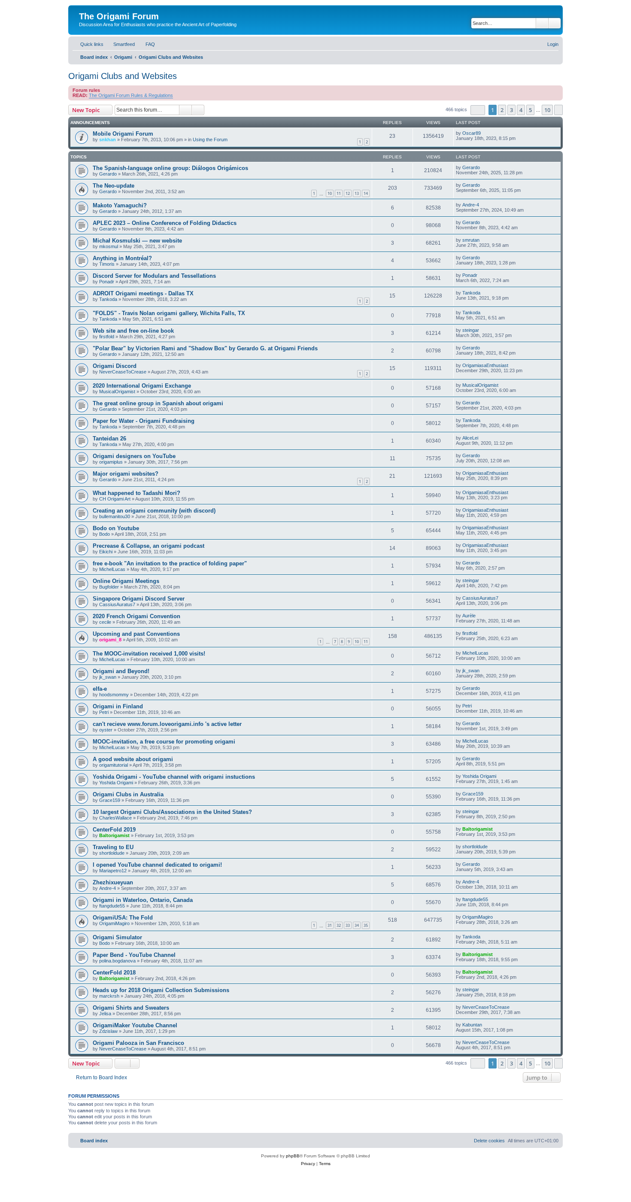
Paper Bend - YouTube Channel (134, 955)
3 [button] (511, 110)
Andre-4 (470, 204)
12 (348, 193)
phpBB (293, 1155)
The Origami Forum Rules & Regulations (131, 95)
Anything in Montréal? (122, 258)
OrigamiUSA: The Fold (123, 917)
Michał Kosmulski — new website (137, 240)
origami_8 (110, 639)
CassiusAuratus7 (117, 604)
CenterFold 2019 (114, 829)
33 (348, 925)
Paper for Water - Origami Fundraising (143, 421)
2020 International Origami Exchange (142, 385)
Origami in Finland (118, 706)
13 (357, 193)
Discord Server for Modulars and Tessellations (154, 276)
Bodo (104, 534)
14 (366, 193)
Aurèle (469, 615)
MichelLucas (112, 569)
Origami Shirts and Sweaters (131, 1008)
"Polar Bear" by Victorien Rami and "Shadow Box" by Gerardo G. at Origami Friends (205, 348)
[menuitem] (120, 44)
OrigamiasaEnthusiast (485, 365)
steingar (470, 330)
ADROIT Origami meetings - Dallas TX (143, 293)
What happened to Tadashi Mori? (136, 493)
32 (339, 925)
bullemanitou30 (114, 516)
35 (366, 925)
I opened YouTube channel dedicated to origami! (157, 865)
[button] (477, 110)
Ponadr (106, 281)
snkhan (107, 139)
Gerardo (108, 173)
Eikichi (105, 551)
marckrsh (109, 996)
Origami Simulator (117, 937)
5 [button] (530, 110)
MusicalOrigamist (117, 391)
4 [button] (520, 110)
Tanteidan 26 (109, 438)
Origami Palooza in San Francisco (138, 1043)
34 (357, 925)
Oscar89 (471, 133)
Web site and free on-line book (133, 331)
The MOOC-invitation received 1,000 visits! (149, 653)
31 (330, 925)
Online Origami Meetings (126, 581)
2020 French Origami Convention (136, 616)
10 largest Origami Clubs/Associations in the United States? (172, 812)
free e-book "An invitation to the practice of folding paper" (170, 563)
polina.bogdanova (117, 960)
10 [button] (547, 110)
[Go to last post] (485, 133)
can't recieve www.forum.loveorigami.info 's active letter (167, 724)
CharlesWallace (115, 817)
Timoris (107, 264)
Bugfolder (109, 586)
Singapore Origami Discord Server (139, 598)
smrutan (470, 240)
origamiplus (111, 461)
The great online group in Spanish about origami (158, 403)
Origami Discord (115, 366)
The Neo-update (113, 185)
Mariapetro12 (113, 870)
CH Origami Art (114, 498)
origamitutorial (113, 765)
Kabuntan (472, 1024)
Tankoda (108, 299)
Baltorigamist (114, 835)
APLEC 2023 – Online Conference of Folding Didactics (165, 223)
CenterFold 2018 (114, 972)
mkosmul (108, 246)
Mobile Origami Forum (123, 134)
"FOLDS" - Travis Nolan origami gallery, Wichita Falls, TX (169, 313)
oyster (105, 729)
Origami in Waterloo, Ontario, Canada (143, 900)
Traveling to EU (113, 847)
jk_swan (107, 677)
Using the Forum (210, 139)
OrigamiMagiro (114, 923)
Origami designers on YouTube (134, 456)
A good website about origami (133, 759)
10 (330, 193)
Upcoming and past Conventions (136, 634)
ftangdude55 (112, 905)
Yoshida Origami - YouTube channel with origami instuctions (174, 777)
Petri (104, 712)
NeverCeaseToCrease (122, 371)
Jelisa (105, 1013)
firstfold (106, 336)
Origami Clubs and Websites (122, 76)
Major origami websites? (125, 473)
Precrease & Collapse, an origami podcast (148, 546)
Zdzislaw (108, 1031)
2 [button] (502, 110)
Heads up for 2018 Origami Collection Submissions (161, 990)
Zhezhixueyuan (113, 882)
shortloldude (111, 853)
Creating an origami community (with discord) (154, 510)
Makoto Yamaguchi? (120, 205)
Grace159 (109, 800)
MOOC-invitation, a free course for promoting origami (164, 741)
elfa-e (100, 689)
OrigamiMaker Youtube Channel (135, 1025)
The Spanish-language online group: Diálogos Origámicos (170, 168)
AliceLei (470, 437)
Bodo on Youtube (116, 528)
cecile (105, 622)
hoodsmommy (114, 694)
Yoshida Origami (116, 782)
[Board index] (84, 7)
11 (339, 193)
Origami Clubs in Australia (128, 794)
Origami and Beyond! (121, 671)
